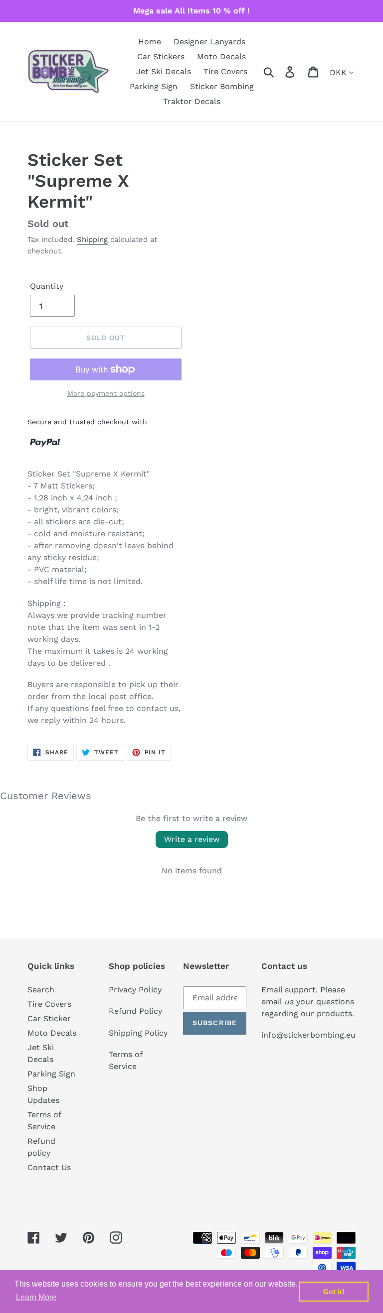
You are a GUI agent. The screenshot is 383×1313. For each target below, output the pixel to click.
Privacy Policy (135, 989)
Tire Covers (49, 1004)
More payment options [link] (106, 393)
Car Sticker (49, 1018)
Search (40, 989)
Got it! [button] (334, 1292)
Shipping (92, 239)
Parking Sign (51, 1073)
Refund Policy (135, 1011)
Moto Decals (51, 1033)
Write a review (191, 839)
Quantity (46, 286)
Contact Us (49, 1167)
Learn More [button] (36, 1297)
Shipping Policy (138, 1033)
